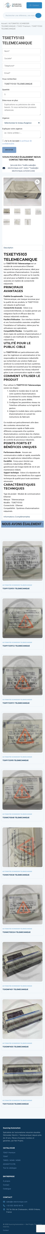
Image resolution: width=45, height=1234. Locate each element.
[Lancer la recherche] (38, 15)
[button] (37, 182)
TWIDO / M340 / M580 (11, 1160)
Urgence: (6, 118)
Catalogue (7, 1189)
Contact (35, 5)
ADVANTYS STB (9, 1164)
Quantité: (6, 90)
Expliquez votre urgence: (12, 129)
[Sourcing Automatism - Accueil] (12, 5)
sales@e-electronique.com (16, 1202)
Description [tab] (8, 248)
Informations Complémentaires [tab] (17, 517)
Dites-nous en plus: (10, 100)
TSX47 (5, 1156)
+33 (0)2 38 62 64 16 (14, 1206)
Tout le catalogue (9, 1168)
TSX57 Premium (23, 26)
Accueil (4, 23)
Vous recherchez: (9, 79)
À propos (6, 1181)
